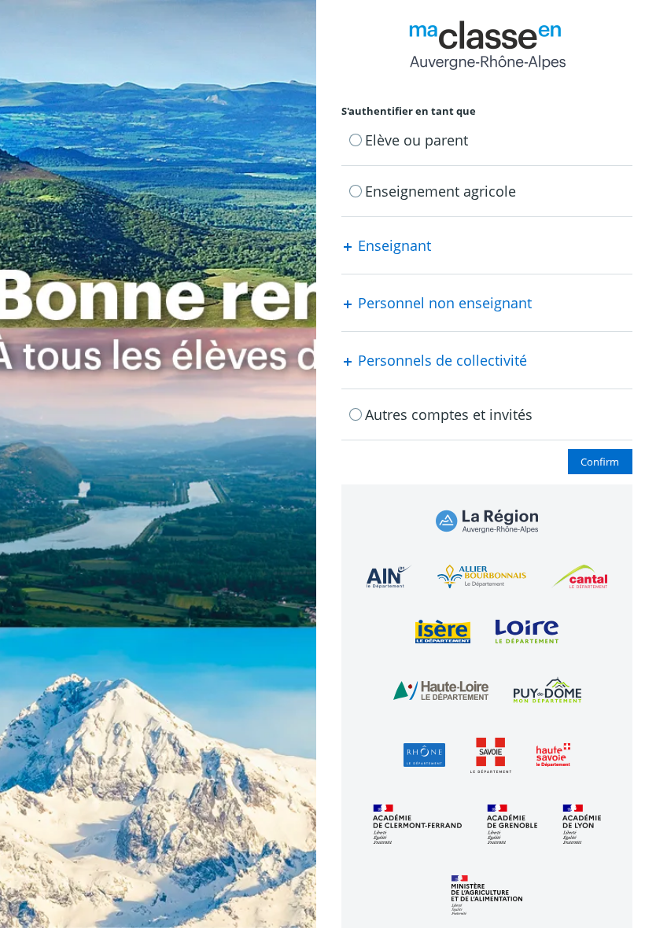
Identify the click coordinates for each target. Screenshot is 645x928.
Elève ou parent (416, 140)
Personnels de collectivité (440, 360)
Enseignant (392, 245)
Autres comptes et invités (449, 414)
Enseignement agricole (440, 191)
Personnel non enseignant (443, 302)
